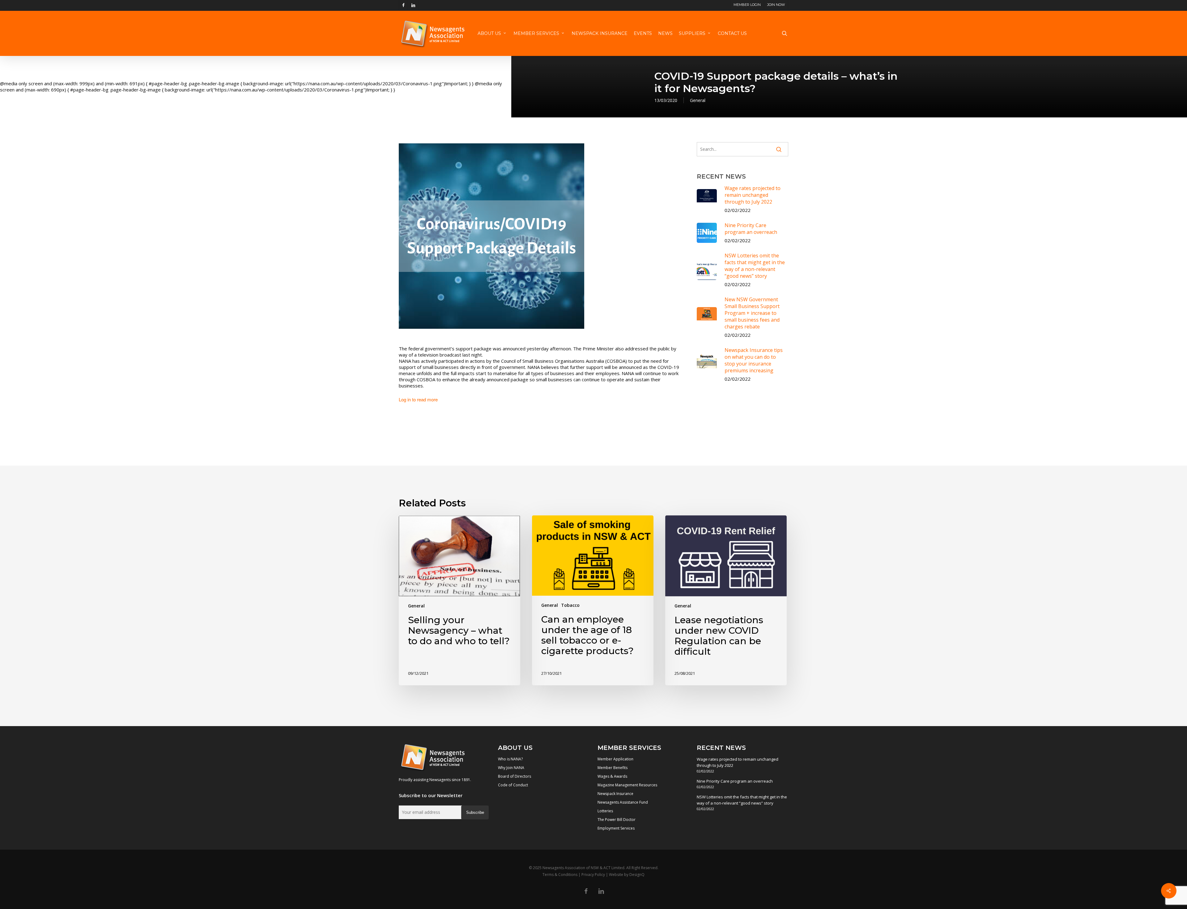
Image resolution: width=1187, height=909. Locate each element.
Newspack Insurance (615, 793)
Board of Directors (514, 776)
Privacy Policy (593, 874)
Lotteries (605, 811)
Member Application (615, 759)
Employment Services (616, 828)
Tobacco (570, 605)
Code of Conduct (513, 785)
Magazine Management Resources (627, 785)
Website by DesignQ (627, 874)
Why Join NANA (511, 767)
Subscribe (475, 812)
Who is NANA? (510, 759)
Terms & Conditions (559, 874)
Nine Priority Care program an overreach (735, 781)
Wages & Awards (612, 776)
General (697, 100)
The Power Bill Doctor (617, 819)
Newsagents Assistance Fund (623, 802)
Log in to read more (418, 399)
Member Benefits (613, 767)
